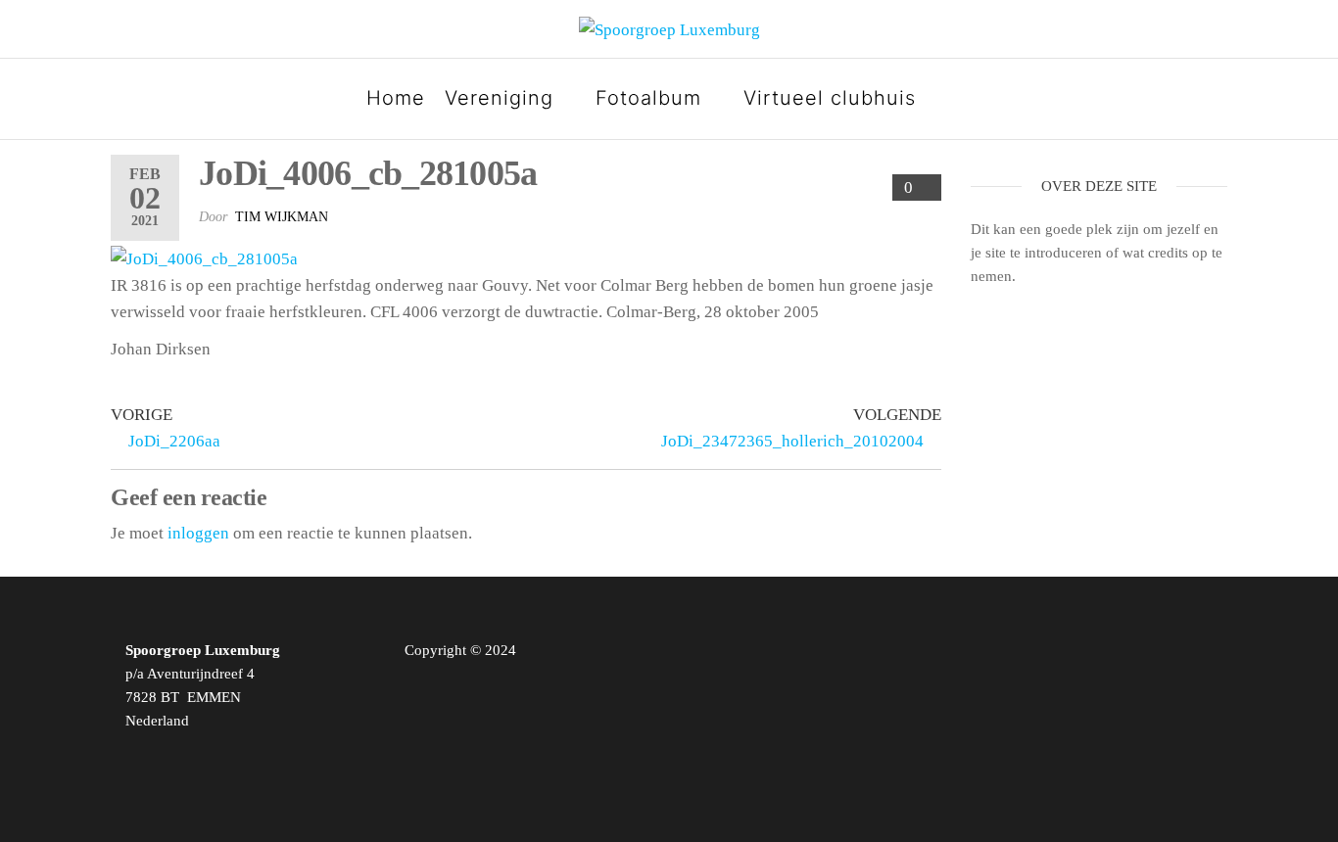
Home (395, 98)
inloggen (198, 533)
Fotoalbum (648, 98)
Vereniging (499, 98)
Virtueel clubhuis (829, 98)
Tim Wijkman (281, 217)
